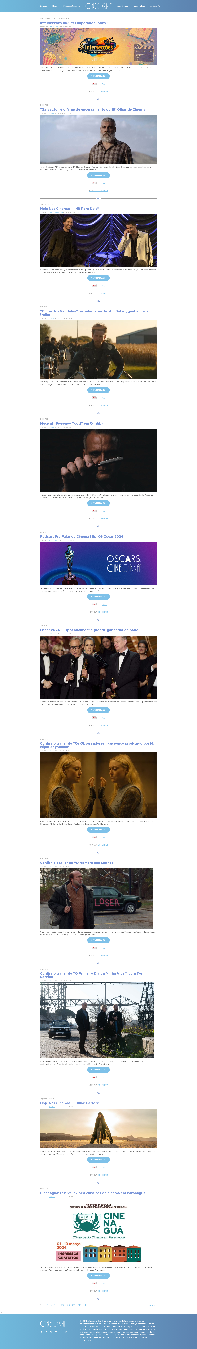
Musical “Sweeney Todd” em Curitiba (71, 423)
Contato (153, 6)
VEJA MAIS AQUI (98, 76)
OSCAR (43, 532)
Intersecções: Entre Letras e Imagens (54, 18)
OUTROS (43, 307)
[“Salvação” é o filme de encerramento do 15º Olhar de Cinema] (98, 139)
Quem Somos (122, 6)
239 (73, 1305)
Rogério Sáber (53, 26)
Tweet (104, 84)
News (54, 6)
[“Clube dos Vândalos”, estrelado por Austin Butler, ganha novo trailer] (98, 349)
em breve (44, 739)
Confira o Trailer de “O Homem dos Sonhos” (77, 863)
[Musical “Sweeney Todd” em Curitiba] (98, 460)
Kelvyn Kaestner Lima (56, 212)
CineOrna (52, 113)
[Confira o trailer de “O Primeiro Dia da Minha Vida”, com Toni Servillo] (97, 1020)
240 (79, 1305)
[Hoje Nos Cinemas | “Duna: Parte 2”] (98, 1128)
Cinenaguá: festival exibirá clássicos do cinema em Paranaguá (92, 1193)
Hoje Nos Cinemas (47, 204)
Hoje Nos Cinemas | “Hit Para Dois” (69, 209)
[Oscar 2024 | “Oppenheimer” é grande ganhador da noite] (98, 667)
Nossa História (139, 6)
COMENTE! (98, 91)
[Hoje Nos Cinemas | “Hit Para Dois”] (98, 240)
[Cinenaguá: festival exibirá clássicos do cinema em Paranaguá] (98, 1231)
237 (62, 1305)
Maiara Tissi (53, 540)
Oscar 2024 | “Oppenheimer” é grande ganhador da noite (89, 630)
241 (85, 1305)
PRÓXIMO (152, 1305)
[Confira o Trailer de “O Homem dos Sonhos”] (96, 898)
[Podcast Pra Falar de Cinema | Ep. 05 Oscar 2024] (98, 563)
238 (68, 1305)
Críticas (43, 6)
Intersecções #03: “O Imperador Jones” (74, 23)
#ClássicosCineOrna (71, 6)
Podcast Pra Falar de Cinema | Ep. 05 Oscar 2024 (81, 536)
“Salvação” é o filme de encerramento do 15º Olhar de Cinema (92, 109)
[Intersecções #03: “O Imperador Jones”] (98, 46)
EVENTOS (44, 105)
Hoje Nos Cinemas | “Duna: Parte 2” (70, 1103)
